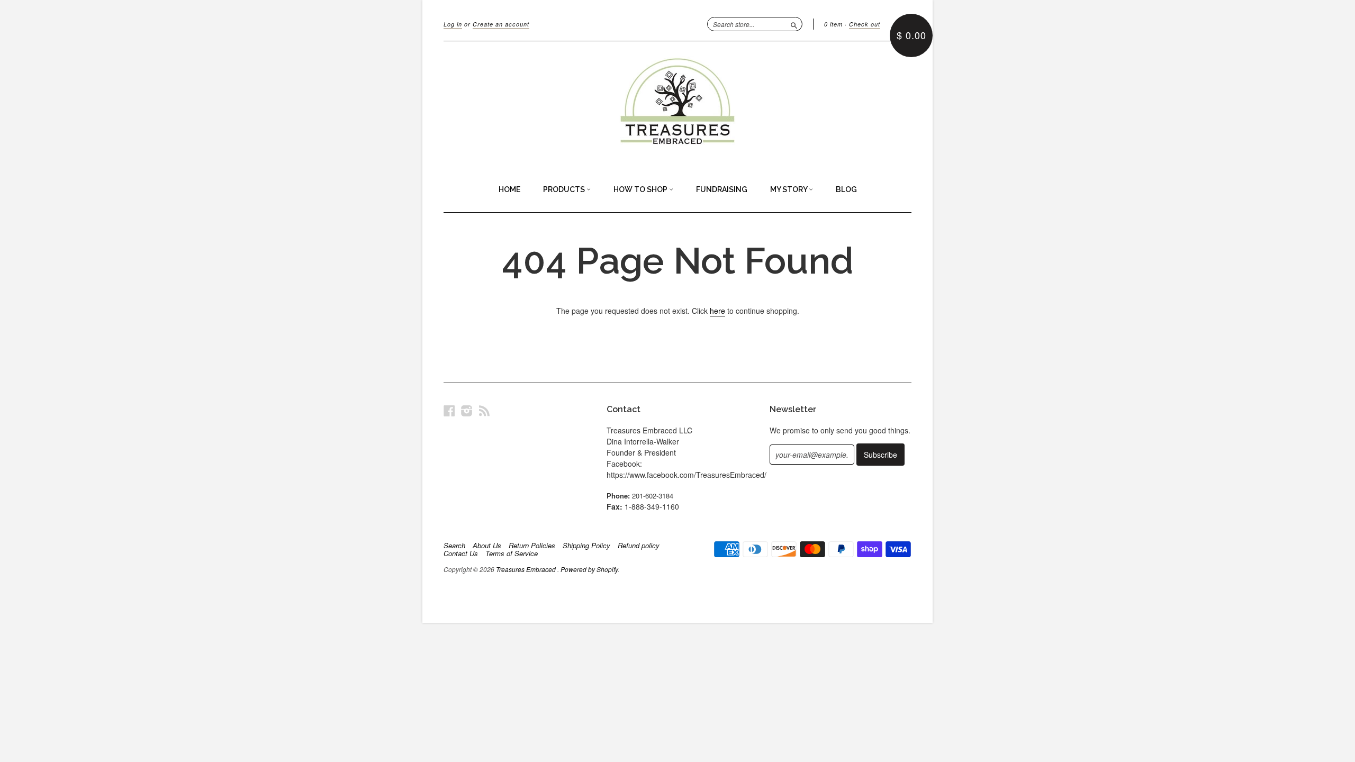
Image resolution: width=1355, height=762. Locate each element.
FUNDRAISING (721, 189)
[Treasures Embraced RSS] (484, 410)
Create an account (501, 24)
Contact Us (461, 553)
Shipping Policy (586, 545)
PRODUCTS (564, 189)
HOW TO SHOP (641, 189)
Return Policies (532, 545)
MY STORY (789, 189)
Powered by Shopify (589, 569)
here (717, 310)
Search (454, 545)
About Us (487, 545)
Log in (453, 24)
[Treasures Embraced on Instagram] (467, 410)
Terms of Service (511, 553)
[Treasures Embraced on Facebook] (449, 410)
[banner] (677, 105)
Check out (864, 24)
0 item (833, 24)
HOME (509, 189)
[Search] (794, 24)
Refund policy (639, 545)
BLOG (846, 189)
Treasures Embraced (526, 569)
